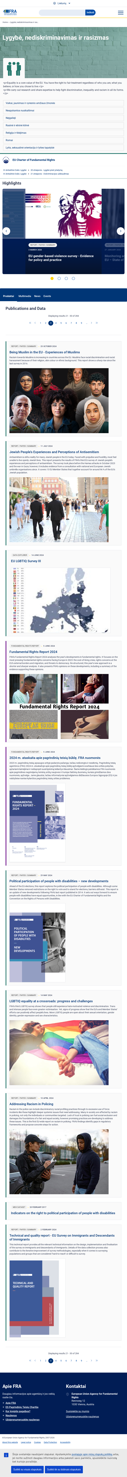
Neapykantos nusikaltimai (20, 110)
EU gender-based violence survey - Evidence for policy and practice (61, 258)
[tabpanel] (63, 231)
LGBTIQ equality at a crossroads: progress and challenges (51, 1001)
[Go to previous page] (35, 323)
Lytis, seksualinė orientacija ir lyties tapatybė (30, 147)
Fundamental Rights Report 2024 (33, 652)
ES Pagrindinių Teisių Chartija (22, 1407)
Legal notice (26, 1442)
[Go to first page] (30, 323)
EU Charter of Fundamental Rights (34, 159)
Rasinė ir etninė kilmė (17, 125)
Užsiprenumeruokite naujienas (22, 1419)
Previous (6, 231)
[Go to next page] (91, 323)
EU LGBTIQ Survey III (26, 561)
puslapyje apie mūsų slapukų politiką (92, 1454)
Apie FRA (11, 1403)
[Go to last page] (96, 323)
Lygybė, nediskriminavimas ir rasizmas (26, 22)
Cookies (37, 1442)
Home (5, 22)
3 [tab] (66, 278)
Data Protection (50, 1442)
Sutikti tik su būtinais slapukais (64, 1469)
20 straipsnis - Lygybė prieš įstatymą (46, 170)
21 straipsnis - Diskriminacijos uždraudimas (50, 174)
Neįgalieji (11, 117)
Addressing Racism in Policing (31, 1104)
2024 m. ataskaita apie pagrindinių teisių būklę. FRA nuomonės (55, 758)
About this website (10, 1442)
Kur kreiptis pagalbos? (18, 1411)
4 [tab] (73, 278)
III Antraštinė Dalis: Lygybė (14, 170)
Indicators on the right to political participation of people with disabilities (63, 1213)
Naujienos (11, 1415)
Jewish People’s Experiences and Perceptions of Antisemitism (54, 452)
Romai (9, 140)
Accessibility (65, 1442)
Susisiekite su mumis (77, 1411)
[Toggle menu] (120, 12)
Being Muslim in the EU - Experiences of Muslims (44, 352)
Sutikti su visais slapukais (27, 1469)
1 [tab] (52, 278)
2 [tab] (59, 278)
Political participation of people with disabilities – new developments (58, 881)
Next (121, 231)
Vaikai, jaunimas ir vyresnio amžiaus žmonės (30, 103)
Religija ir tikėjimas (16, 132)
